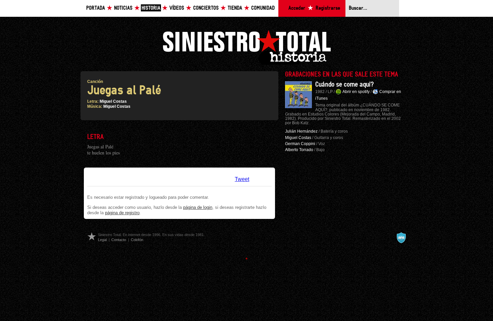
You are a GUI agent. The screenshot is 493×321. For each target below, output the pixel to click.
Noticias (123, 8)
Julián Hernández (301, 131)
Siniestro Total (246, 46)
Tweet (242, 179)
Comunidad (263, 8)
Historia (151, 8)
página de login (197, 207)
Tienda (235, 8)
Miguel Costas (113, 101)
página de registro (122, 212)
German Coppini (300, 143)
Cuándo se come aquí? (344, 85)
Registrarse (328, 8)
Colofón (137, 240)
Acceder (296, 8)
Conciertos (206, 8)
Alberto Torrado (299, 149)
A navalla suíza (401, 237)
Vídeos (176, 8)
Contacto (118, 240)
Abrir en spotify (356, 91)
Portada (95, 8)
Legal (102, 240)
